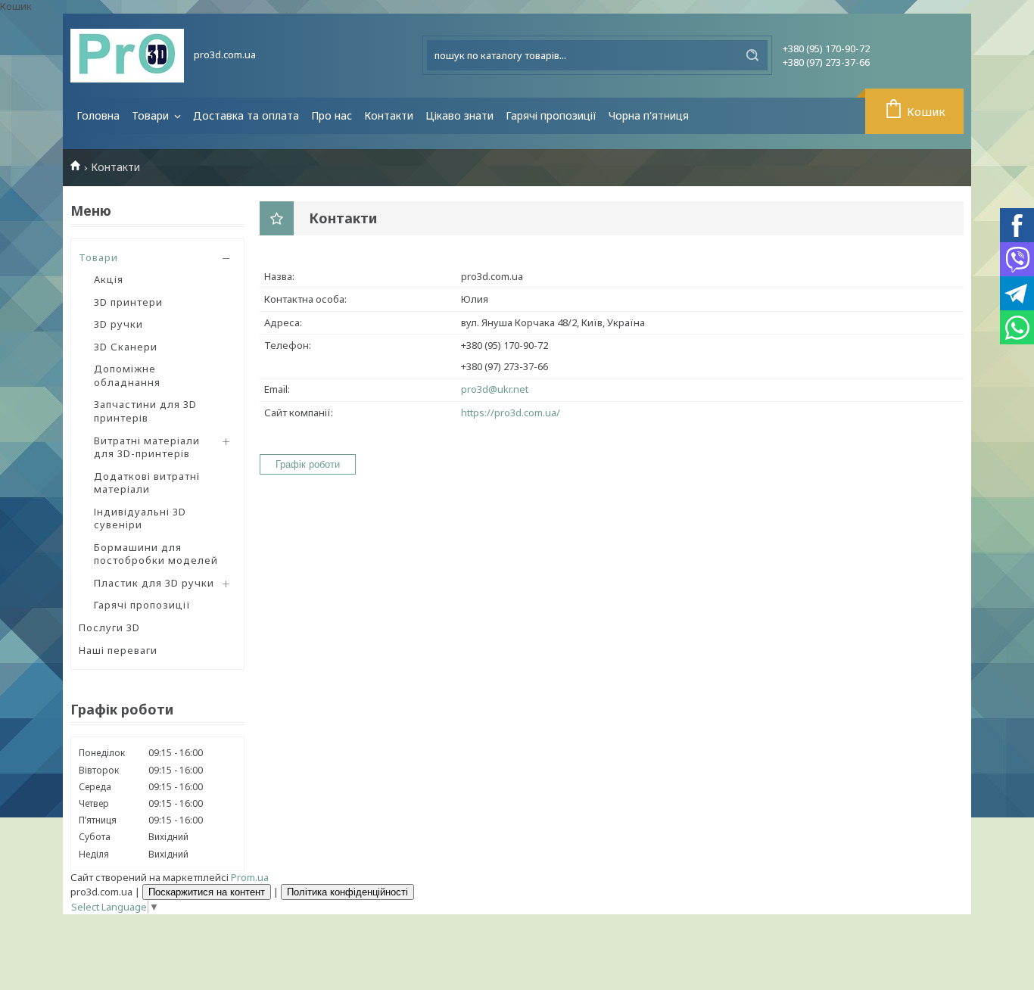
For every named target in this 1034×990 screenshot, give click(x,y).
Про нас (331, 115)
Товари (152, 115)
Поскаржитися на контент (206, 892)
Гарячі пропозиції (551, 115)
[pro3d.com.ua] (127, 55)
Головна (98, 115)
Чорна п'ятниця (649, 115)
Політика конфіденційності (347, 892)
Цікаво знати (459, 115)
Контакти (388, 115)
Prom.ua (250, 877)
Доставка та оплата (246, 115)
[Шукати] (752, 55)
